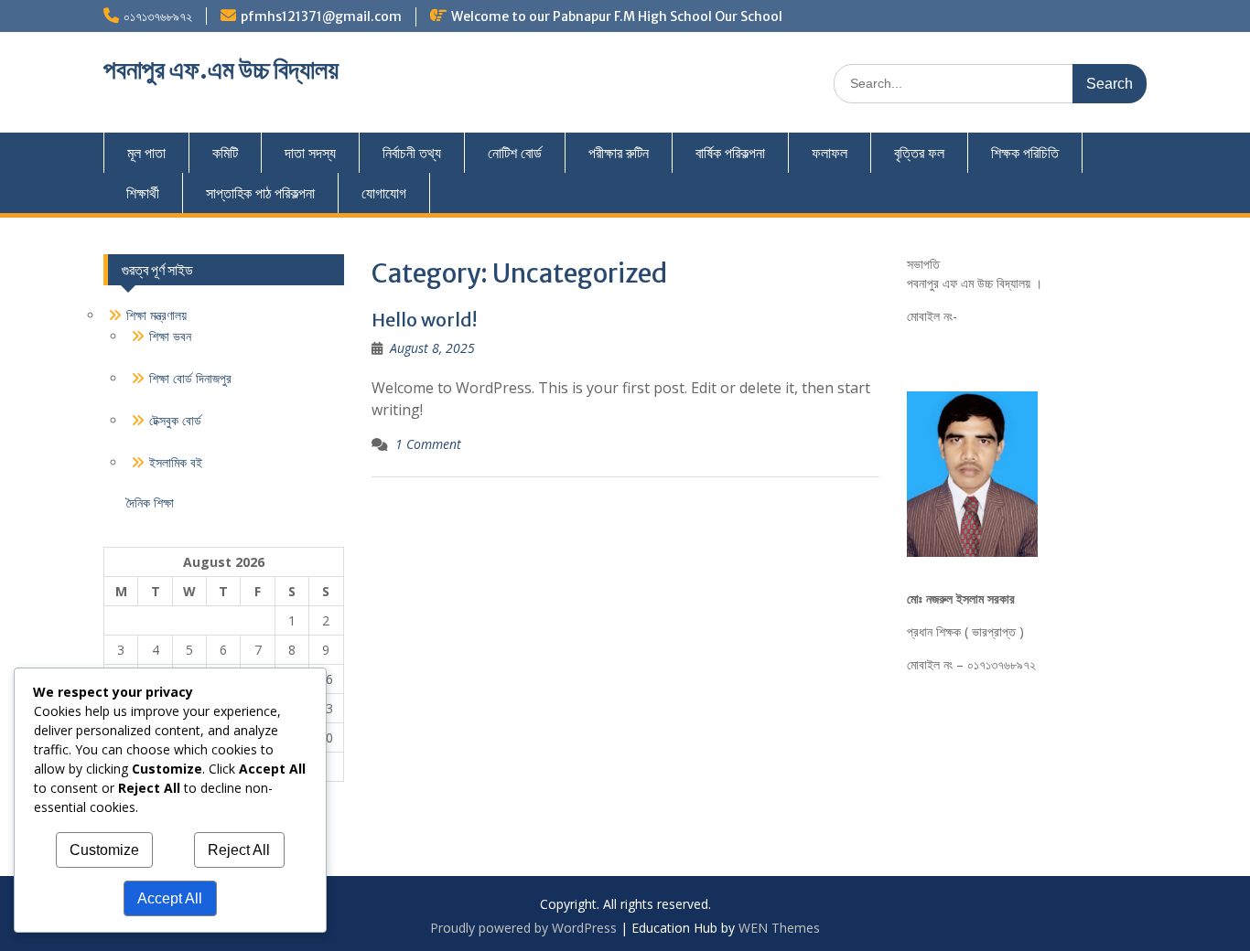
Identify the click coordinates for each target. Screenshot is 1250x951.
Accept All (169, 898)
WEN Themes (779, 927)
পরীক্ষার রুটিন (618, 153)
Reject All (239, 850)
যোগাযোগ (383, 193)
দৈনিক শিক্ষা (150, 502)
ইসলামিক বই (175, 462)
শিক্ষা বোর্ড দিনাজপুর (190, 378)
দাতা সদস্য (310, 153)
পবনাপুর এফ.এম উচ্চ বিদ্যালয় (221, 69)
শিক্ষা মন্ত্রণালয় (156, 315)
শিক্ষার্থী (142, 193)
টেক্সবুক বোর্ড (175, 420)
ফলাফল (829, 153)
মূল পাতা (146, 153)
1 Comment (428, 444)
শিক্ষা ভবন (170, 336)
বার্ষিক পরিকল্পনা (730, 153)
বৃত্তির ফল (919, 153)
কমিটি (225, 153)
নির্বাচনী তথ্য (412, 153)
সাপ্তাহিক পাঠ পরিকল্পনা (260, 193)
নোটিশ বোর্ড (515, 153)
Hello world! (424, 319)
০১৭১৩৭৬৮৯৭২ (158, 16)
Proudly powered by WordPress (523, 927)
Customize (104, 850)
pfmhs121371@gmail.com (321, 16)
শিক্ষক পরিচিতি (1025, 153)
